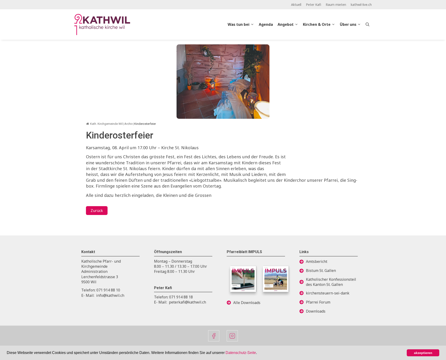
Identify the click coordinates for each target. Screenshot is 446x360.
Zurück (97, 210)
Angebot (286, 24)
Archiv (128, 124)
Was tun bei (238, 24)
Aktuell (296, 4)
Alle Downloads (246, 302)
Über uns (348, 24)
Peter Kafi (313, 4)
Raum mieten (336, 4)
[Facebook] (213, 335)
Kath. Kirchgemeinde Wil (106, 124)
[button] (258, 353)
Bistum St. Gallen (321, 270)
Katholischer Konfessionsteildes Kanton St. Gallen (331, 282)
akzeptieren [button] (423, 353)
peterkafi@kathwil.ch (187, 302)
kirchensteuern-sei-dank (327, 293)
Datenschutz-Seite (241, 353)
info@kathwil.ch (110, 295)
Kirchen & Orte (317, 24)
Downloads (315, 311)
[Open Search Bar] (367, 24)
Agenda (266, 24)
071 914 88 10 (108, 290)
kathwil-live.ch (361, 4)
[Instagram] (232, 335)
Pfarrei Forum (318, 302)
